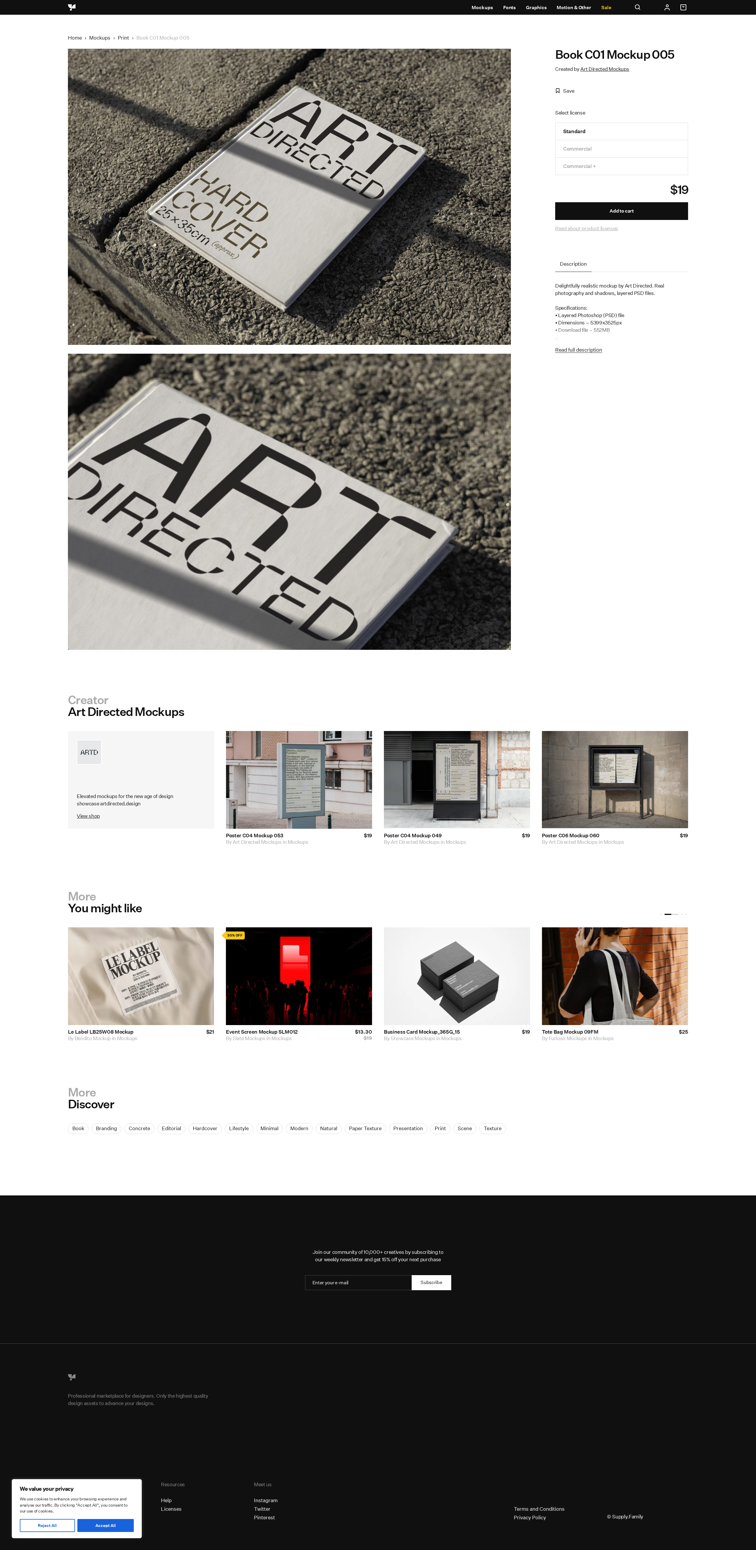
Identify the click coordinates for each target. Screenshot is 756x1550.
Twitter (262, 1509)
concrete (139, 1128)
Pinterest (264, 1517)
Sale (606, 7)
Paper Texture (365, 1128)
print (440, 1128)
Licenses (171, 1509)
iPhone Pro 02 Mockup (568, 1032)
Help (166, 1500)
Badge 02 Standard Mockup (417, 1032)
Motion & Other (574, 7)
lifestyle (239, 1128)
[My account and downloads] (667, 7)
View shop (88, 816)
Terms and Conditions (539, 1509)
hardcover (205, 1128)
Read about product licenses (586, 228)
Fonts (509, 7)
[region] (77, 1508)
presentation (408, 1128)
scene (465, 1128)
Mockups (482, 7)
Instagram (266, 1500)
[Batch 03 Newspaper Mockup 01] (299, 976)
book (78, 1128)
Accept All (105, 1525)
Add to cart (621, 211)
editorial (171, 1128)
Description (573, 264)
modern (299, 1128)
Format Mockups (251, 1038)
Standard (574, 131)
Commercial (577, 149)
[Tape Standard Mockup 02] (141, 976)
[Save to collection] (359, 743)
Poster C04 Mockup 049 (413, 836)
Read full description (578, 350)
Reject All (47, 1525)
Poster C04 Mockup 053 (255, 836)
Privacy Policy (530, 1517)
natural (328, 1128)
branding (106, 1128)
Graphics (536, 7)
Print (123, 38)
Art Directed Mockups (604, 69)
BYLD (555, 1038)
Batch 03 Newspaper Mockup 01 (264, 1032)
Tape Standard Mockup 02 (99, 1032)
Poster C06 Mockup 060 (570, 836)
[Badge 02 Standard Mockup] (457, 976)
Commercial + (579, 166)
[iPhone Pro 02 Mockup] (615, 976)
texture (492, 1128)
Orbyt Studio (89, 1038)
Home (75, 38)
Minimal (269, 1128)
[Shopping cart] (684, 7)
